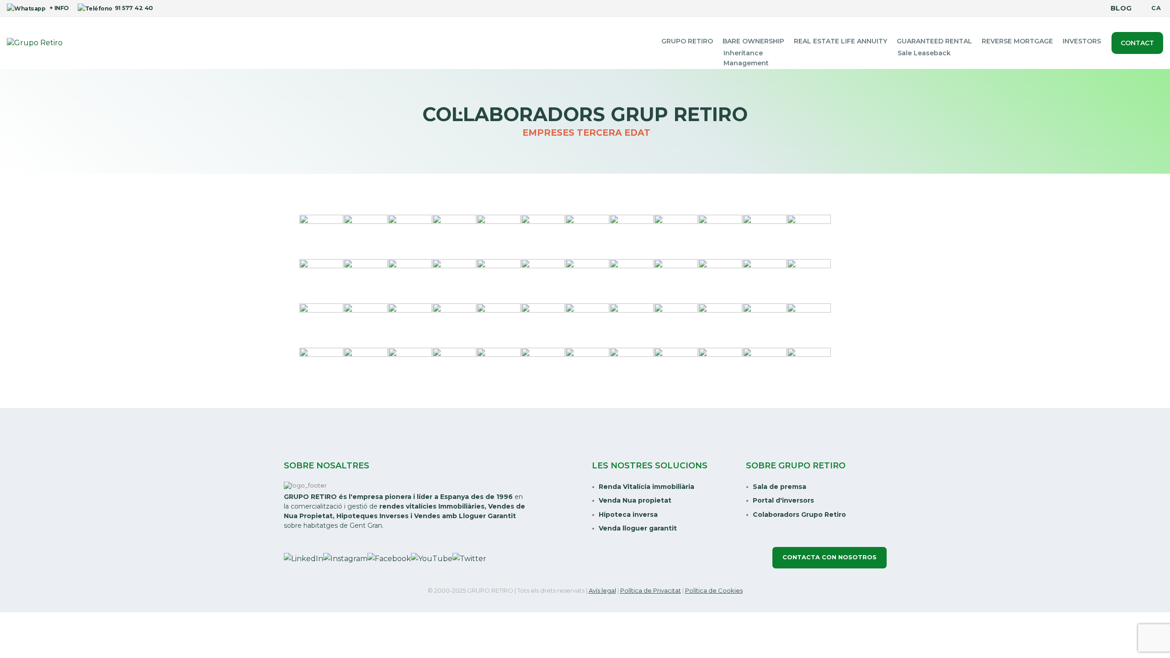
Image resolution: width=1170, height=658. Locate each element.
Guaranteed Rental (934, 41)
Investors (1082, 41)
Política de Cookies (714, 590)
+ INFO (58, 8)
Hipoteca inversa (628, 514)
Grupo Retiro (687, 41)
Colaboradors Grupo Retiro (799, 514)
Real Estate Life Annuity (840, 41)
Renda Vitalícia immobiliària (646, 487)
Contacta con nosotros (829, 557)
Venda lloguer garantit (638, 528)
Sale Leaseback (924, 53)
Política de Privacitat (650, 590)
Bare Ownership (753, 41)
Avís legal (602, 590)
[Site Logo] (35, 43)
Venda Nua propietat (635, 500)
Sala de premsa (779, 487)
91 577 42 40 (134, 8)
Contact (1137, 43)
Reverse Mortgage (1017, 41)
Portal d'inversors (783, 500)
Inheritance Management (746, 58)
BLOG (1121, 8)
